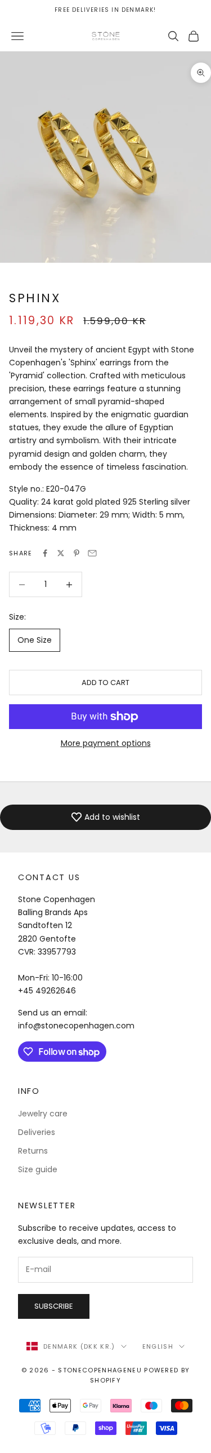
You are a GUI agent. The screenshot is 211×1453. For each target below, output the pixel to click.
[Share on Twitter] (60, 553)
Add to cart (105, 682)
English (157, 1346)
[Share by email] (92, 553)
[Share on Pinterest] (76, 553)
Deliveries (36, 1132)
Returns (33, 1150)
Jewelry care (43, 1113)
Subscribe (53, 1306)
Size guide (37, 1169)
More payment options (106, 743)
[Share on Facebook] (45, 553)
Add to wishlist (112, 817)
